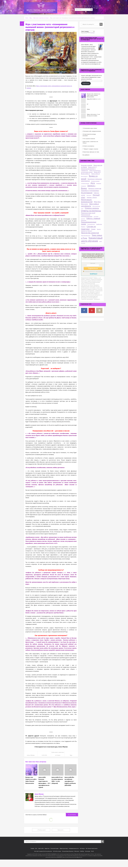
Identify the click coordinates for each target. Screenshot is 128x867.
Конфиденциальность (74, 848)
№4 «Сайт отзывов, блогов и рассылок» (43, 851)
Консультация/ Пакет (72, 6)
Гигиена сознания (95, 181)
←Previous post (41, 830)
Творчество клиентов (90, 233)
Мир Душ (97, 202)
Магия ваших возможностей (87, 200)
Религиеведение (91, 224)
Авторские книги (60, 7)
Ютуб (92, 851)
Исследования (86, 193)
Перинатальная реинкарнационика (86, 215)
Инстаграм (87, 851)
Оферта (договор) (64, 848)
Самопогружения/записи (78, 7)
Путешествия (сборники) (67, 851)
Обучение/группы (97, 6)
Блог (92, 6)
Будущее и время (86, 165)
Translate (92, 33)
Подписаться (86, 83)
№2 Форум (82, 848)
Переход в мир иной (88, 213)
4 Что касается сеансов (89, 138)
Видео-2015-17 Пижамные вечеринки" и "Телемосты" (89, 168)
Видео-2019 (97, 172)
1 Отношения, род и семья (90, 128)
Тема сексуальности (85, 235)
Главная (58, 6)
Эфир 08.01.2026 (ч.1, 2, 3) (93, 99)
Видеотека (47, 848)
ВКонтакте (76, 851)
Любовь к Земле (92, 197)
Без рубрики (86, 155)
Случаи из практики (88, 227)
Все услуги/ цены (64, 6)
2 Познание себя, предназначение (92, 131)
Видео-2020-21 (85, 174)
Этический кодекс (54, 848)
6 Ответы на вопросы (88, 146)
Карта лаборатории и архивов (96, 7)
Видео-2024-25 (84, 176)
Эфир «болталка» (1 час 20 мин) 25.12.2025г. (93, 115)
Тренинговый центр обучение (91, 239)
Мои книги (84, 204)
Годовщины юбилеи (85, 183)
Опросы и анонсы (92, 208)
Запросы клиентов (94, 188)
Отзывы (85, 6)
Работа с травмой (93, 218)
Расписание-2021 (87, 7)
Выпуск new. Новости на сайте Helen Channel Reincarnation (93, 95)
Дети (93, 183)
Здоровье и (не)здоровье (90, 191)
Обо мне (89, 6)
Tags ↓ (71, 755)
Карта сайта (67, 9)
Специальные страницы (68, 7)
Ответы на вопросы (91, 210)
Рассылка (83, 220)
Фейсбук (82, 851)
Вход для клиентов (60, 9)
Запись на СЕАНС (80, 6)
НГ (87, 104)
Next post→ (61, 830)
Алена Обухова (31, 755)
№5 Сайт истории (57, 851)
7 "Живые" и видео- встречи (90, 149)
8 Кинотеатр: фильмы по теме (91, 152)
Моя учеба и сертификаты (90, 205)
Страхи (93, 229)
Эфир (88, 109)
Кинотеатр (89, 195)
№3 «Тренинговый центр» (92, 848)
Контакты (72, 9)
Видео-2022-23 (95, 174)
